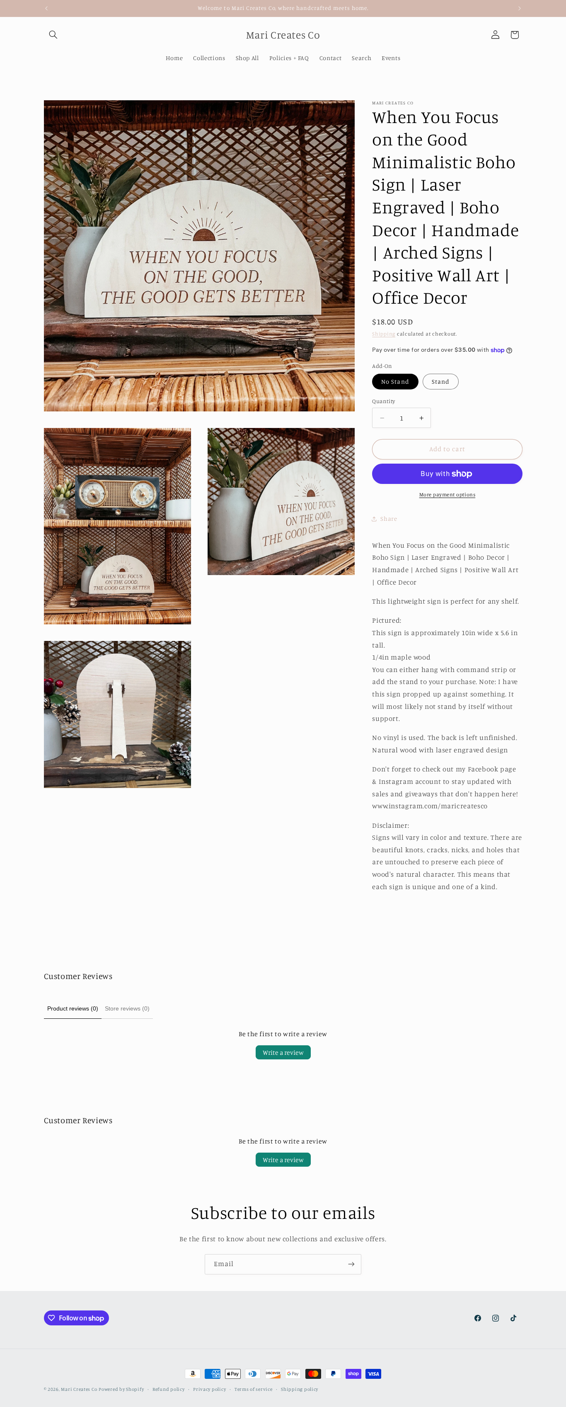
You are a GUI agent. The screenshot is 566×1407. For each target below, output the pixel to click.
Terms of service (254, 1389)
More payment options (447, 494)
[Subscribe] (351, 1264)
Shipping (383, 334)
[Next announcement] (519, 8)
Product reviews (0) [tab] (72, 1008)
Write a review (283, 1052)
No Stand (395, 381)
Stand (441, 381)
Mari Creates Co (79, 1389)
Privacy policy (209, 1389)
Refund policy (168, 1389)
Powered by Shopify (121, 1389)
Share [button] (388, 518)
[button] (53, 34)
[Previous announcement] (46, 8)
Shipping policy (299, 1389)
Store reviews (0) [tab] (127, 1008)
